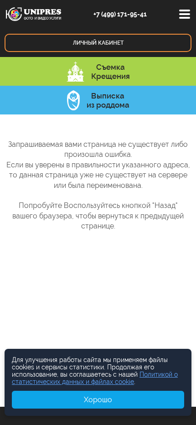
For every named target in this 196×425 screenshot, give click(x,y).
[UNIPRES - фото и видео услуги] (33, 13)
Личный (98, 43)
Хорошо (98, 399)
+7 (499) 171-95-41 (120, 14)
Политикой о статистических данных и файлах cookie (95, 378)
